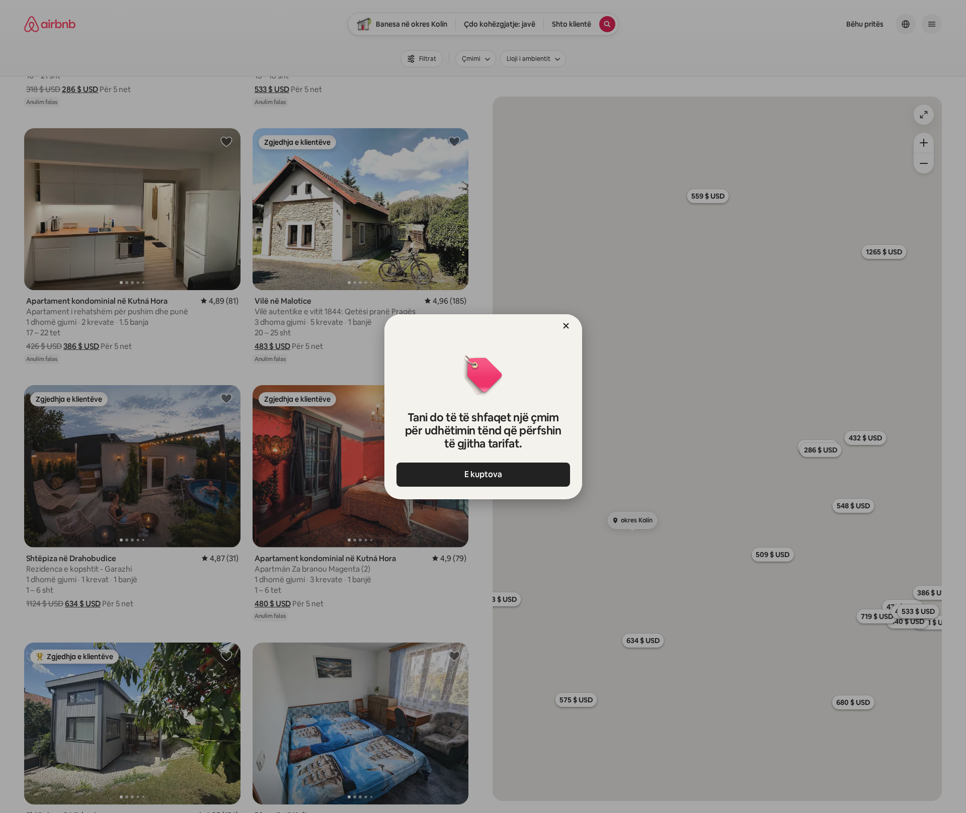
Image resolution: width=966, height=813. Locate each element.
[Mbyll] (566, 326)
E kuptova (483, 474)
